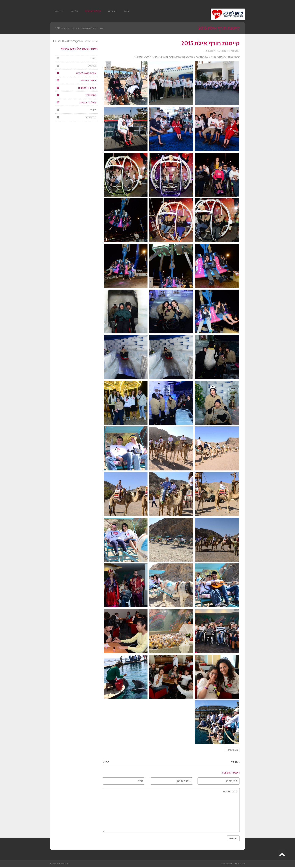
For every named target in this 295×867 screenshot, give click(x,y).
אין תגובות (211, 50)
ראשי (93, 58)
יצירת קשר (91, 117)
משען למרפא (232, 750)
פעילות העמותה (88, 102)
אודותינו (92, 65)
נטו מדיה (54, 863)
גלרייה (93, 109)
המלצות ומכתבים (87, 87)
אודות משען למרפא (86, 73)
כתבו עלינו (91, 95)
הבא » (106, 762)
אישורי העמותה (88, 80)
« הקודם (235, 762)
